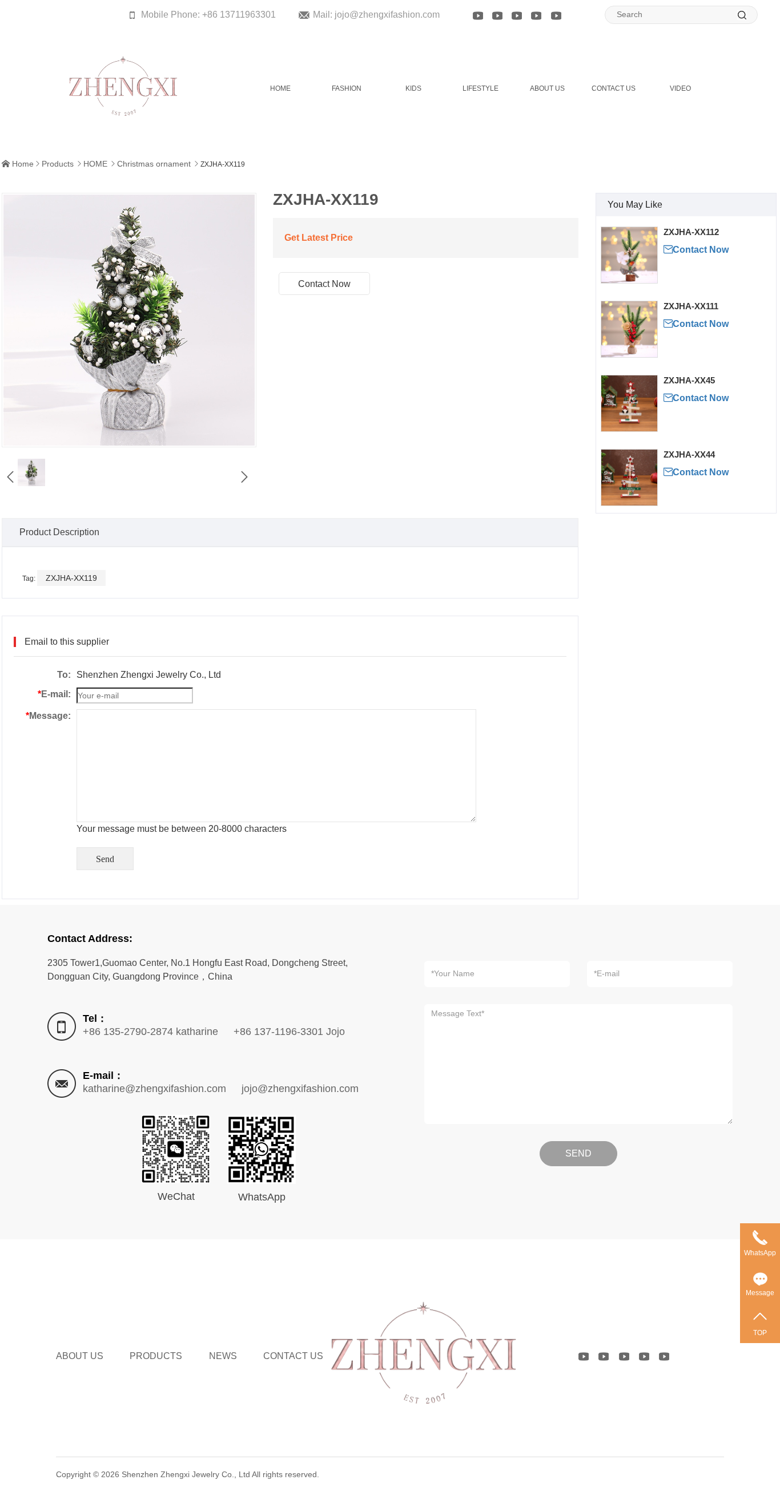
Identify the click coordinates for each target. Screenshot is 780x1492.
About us (79, 1356)
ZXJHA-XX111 (691, 306)
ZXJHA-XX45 (689, 380)
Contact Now (696, 249)
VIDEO (680, 88)
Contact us (293, 1356)
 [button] (244, 477)
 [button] (10, 477)
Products (58, 163)
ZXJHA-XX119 (71, 578)
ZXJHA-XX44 (689, 454)
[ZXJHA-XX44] (629, 478)
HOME (280, 88)
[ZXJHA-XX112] (629, 255)
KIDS (413, 88)
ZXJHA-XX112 (691, 232)
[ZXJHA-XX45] (629, 403)
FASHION (346, 88)
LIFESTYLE (480, 88)
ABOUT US (547, 88)
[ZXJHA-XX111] (629, 329)
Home (23, 163)
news (223, 1356)
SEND (578, 1153)
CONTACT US (614, 88)
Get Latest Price (318, 237)
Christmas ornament (154, 163)
